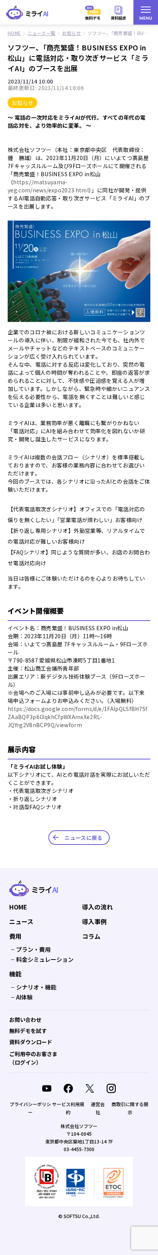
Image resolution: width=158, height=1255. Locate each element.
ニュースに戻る (83, 837)
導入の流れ (97, 907)
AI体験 (24, 997)
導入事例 (94, 922)
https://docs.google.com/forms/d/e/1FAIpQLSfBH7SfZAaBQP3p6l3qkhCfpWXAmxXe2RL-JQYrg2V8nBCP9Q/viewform (78, 717)
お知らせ (22, 103)
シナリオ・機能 (36, 987)
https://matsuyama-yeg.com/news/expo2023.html (48, 186)
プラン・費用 (33, 949)
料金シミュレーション (45, 959)
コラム (91, 936)
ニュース (21, 922)
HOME (18, 907)
